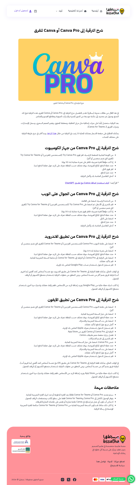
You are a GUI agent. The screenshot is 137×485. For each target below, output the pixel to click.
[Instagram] (62, 479)
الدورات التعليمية (75, 11)
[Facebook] (74, 479)
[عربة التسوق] (35, 11)
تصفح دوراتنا (119, 461)
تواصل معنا (101, 461)
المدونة (109, 461)
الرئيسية (95, 11)
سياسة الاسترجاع (117, 465)
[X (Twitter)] (68, 479)
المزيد (61, 11)
